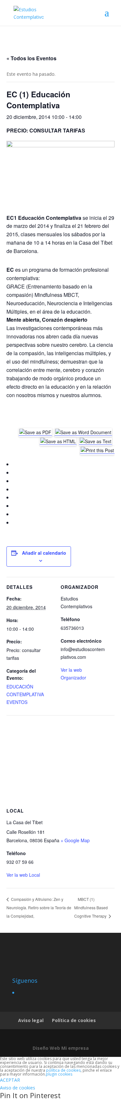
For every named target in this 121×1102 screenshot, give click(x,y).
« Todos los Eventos (31, 58)
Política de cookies (74, 1020)
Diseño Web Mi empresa (61, 1048)
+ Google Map (75, 840)
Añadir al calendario (44, 553)
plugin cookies (59, 1074)
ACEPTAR (10, 1080)
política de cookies (63, 1070)
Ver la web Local (23, 875)
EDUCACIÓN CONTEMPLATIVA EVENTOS (25, 694)
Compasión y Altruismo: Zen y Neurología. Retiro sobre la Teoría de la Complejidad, (38, 907)
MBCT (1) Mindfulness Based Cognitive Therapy (91, 907)
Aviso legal (31, 1020)
